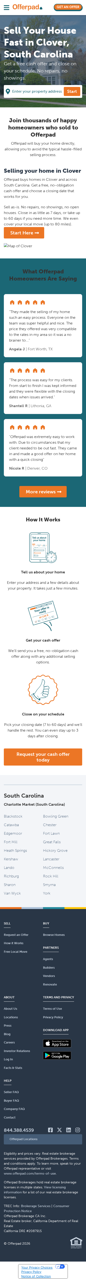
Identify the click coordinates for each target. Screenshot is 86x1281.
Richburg (11, 876)
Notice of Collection (36, 1276)
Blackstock (13, 816)
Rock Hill (50, 876)
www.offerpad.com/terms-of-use (30, 1173)
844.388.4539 (19, 1130)
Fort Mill (10, 842)
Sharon (10, 884)
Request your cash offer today (43, 757)
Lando (9, 867)
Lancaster (51, 859)
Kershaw (11, 859)
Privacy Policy (31, 1272)
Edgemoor (13, 833)
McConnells (53, 867)
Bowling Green (55, 816)
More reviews (41, 492)
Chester (49, 825)
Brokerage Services (35, 1206)
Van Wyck (12, 893)
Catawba (11, 825)
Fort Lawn (51, 833)
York (46, 893)
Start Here (21, 233)
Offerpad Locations (24, 1139)
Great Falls (52, 842)
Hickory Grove (55, 850)
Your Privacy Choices (37, 1267)
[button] (43, 1139)
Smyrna (49, 884)
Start (72, 91)
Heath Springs (15, 850)
